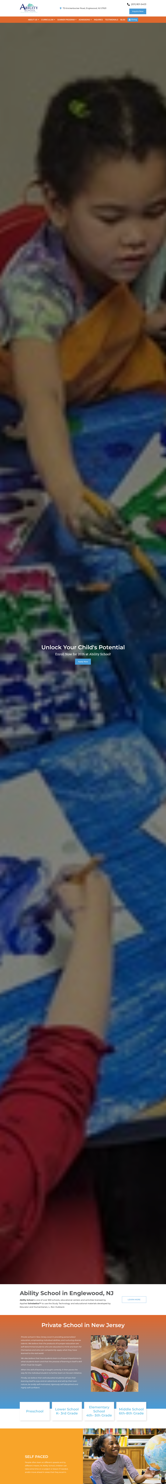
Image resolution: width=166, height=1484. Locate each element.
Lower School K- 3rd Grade (67, 1411)
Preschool (34, 1411)
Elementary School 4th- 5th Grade (99, 1411)
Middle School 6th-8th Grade (131, 1411)
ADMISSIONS (84, 20)
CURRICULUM (47, 20)
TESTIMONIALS (111, 20)
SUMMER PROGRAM (66, 20)
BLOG (122, 20)
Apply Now (83, 662)
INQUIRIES (98, 20)
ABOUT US (32, 20)
